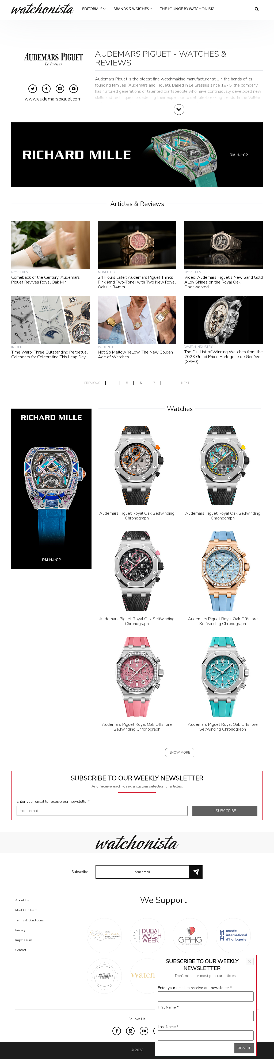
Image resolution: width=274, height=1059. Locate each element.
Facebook (46, 88)
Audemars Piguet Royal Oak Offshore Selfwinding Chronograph (223, 621)
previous (92, 383)
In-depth (18, 347)
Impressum (23, 940)
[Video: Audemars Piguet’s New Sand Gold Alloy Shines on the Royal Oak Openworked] (223, 244)
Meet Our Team (26, 910)
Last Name (168, 1026)
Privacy (20, 930)
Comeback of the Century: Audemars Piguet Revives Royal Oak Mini (45, 279)
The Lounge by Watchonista (187, 9)
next (185, 383)
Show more (179, 752)
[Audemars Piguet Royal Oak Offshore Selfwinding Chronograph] (222, 571)
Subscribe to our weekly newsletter (137, 778)
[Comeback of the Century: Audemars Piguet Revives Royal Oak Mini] (50, 244)
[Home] (44, 8)
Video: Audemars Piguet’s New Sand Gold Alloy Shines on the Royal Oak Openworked (223, 282)
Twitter (32, 88)
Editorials (92, 9)
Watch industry (198, 347)
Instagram (60, 88)
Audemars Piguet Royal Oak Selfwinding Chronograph (136, 515)
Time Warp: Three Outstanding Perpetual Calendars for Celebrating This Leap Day (49, 354)
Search (257, 9)
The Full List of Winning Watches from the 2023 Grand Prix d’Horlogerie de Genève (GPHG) (223, 356)
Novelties (19, 272)
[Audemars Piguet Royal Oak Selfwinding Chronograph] (137, 465)
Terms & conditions (29, 920)
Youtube (73, 88)
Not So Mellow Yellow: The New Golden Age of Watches (135, 354)
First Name (168, 1007)
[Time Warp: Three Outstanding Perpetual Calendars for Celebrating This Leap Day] (50, 319)
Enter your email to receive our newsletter (53, 801)
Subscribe (79, 871)
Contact (20, 950)
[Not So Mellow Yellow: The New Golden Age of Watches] (137, 319)
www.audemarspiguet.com (53, 99)
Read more (179, 115)
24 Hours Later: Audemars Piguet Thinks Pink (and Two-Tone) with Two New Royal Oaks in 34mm (137, 282)
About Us (22, 900)
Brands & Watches (131, 9)
